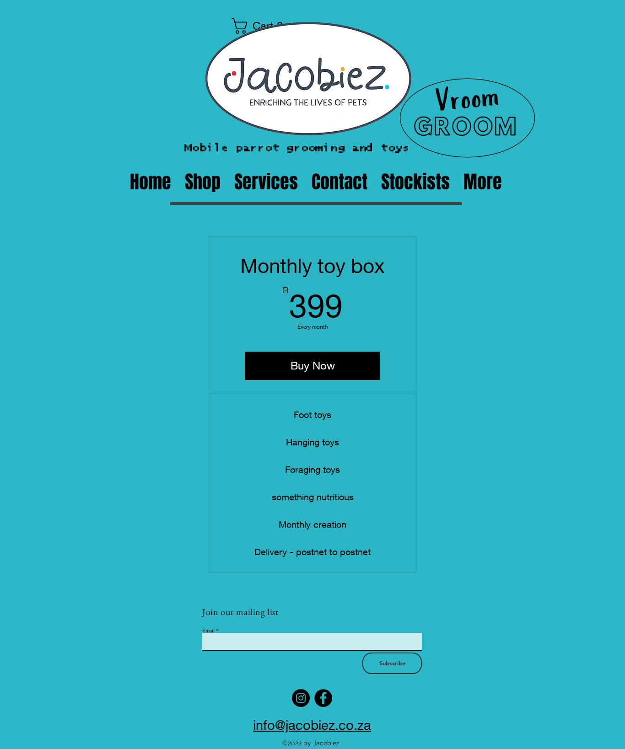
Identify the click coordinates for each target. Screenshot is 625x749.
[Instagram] (301, 698)
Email (208, 630)
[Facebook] (323, 698)
